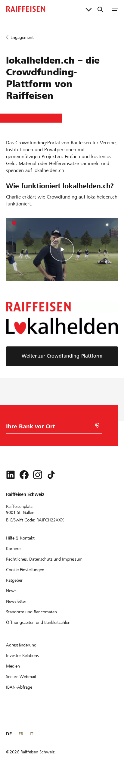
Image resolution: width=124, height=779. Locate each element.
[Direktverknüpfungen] (88, 9)
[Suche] (100, 9)
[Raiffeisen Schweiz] (26, 9)
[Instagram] (37, 474)
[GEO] (97, 425)
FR (21, 733)
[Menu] (114, 9)
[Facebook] (24, 474)
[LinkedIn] (10, 474)
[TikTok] (51, 474)
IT (31, 733)
